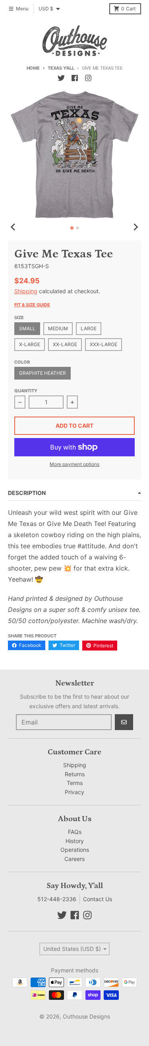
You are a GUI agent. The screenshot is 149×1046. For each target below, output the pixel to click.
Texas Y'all (61, 68)
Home (33, 68)
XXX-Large (103, 344)
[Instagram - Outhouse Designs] (88, 78)
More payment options (74, 464)
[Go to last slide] (13, 226)
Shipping (25, 291)
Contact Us (97, 899)
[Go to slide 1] (72, 228)
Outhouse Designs (86, 1016)
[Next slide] (135, 226)
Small (27, 328)
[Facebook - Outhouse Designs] (75, 78)
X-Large (29, 344)
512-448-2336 (56, 899)
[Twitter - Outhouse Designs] (61, 78)
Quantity (25, 390)
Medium (58, 328)
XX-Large (65, 344)
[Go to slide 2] (77, 228)
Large (89, 328)
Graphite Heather (42, 373)
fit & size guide (32, 305)
